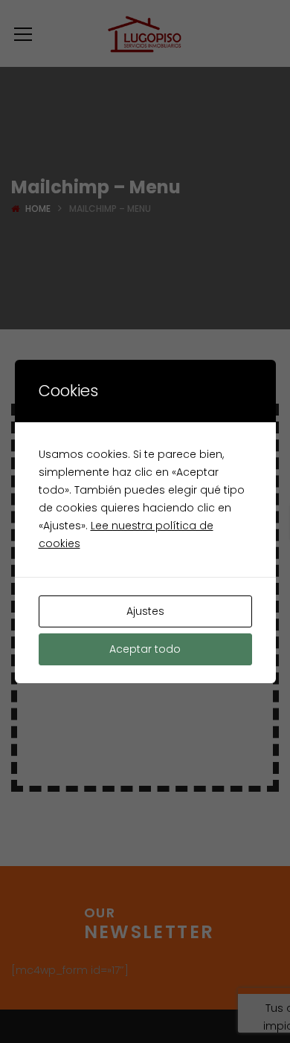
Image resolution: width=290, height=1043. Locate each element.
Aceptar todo (145, 649)
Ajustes (145, 611)
